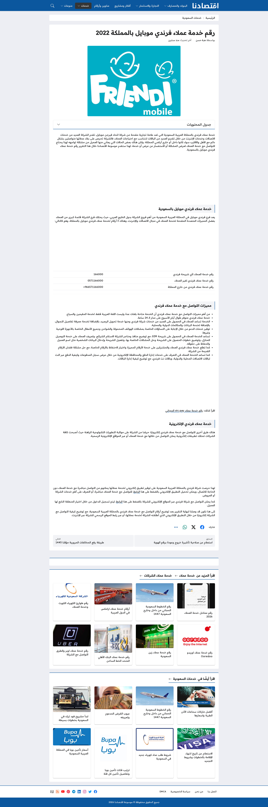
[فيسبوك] (202, 527)
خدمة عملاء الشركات (158, 575)
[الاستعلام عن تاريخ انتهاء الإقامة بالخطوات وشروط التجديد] (196, 753)
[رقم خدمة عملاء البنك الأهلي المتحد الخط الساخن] (113, 645)
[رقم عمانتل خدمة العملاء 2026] (196, 602)
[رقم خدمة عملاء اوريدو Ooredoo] (196, 645)
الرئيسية (210, 17)
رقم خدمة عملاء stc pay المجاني (184, 410)
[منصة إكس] (193, 527)
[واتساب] (184, 527)
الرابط (137, 491)
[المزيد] (176, 527)
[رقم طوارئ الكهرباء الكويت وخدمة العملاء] (72, 602)
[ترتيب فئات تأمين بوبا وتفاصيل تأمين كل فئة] (113, 753)
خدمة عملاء (187, 575)
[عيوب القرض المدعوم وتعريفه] (113, 705)
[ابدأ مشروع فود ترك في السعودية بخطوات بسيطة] (72, 705)
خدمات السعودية (191, 17)
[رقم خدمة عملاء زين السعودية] (155, 645)
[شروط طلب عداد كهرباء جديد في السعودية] (155, 753)
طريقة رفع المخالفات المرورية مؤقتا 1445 (80, 542)
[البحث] (52, 6)
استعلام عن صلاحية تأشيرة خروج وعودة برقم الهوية (183, 542)
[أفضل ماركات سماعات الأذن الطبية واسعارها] (196, 705)
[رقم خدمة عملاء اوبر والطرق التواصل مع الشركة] (72, 645)
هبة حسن (201, 40)
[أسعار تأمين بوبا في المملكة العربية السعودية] (72, 753)
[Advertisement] (134, 175)
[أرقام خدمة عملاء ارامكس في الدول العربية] (113, 602)
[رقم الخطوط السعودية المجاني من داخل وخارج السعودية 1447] (155, 602)
